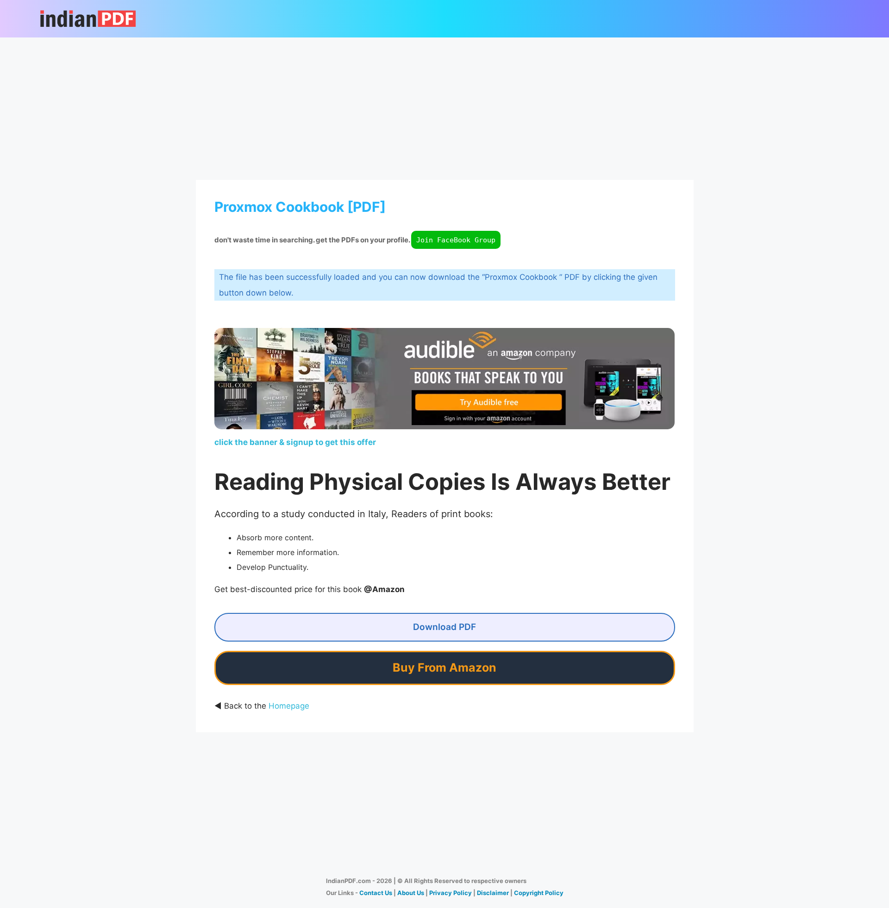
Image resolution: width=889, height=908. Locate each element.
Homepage (289, 705)
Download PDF (444, 627)
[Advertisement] (444, 107)
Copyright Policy (538, 892)
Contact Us (375, 892)
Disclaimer (493, 892)
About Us (410, 892)
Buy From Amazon (444, 667)
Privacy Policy (450, 892)
